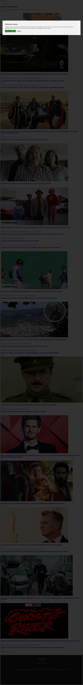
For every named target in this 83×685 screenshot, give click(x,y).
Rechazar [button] (13, 31)
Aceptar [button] (7, 31)
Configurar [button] (19, 31)
